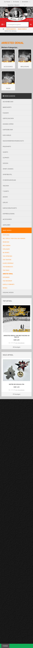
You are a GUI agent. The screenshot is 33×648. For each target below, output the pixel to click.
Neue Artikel (8, 355)
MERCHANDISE (10, 96)
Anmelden (25, 2)
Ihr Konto (16, 2)
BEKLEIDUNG (25, 66)
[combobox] (16, 5)
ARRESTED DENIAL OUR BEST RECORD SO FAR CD (16, 336)
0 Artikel (5, 646)
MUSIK (8, 88)
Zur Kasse (7, 2)
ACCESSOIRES (8, 66)
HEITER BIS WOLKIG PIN (16, 384)
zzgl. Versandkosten (19, 343)
